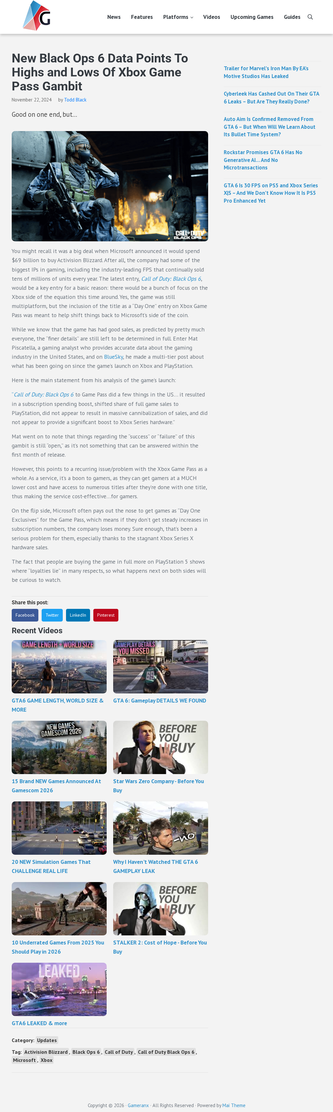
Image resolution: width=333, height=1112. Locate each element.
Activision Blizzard (46, 1052)
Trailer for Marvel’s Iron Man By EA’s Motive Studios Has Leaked (266, 72)
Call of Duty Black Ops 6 (166, 1052)
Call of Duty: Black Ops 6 (171, 278)
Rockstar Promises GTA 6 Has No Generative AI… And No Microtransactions (263, 160)
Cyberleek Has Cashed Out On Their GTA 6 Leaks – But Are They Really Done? (271, 97)
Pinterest (105, 615)
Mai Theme (234, 1105)
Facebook (25, 615)
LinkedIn (78, 615)
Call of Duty (119, 1052)
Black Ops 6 (86, 1052)
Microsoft (24, 1060)
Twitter (52, 615)
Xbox (46, 1060)
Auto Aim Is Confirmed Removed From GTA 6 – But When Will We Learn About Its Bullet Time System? (269, 126)
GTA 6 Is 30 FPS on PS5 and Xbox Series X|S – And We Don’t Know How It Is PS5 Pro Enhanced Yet (271, 193)
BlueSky (113, 356)
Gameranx (138, 1105)
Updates (47, 1040)
